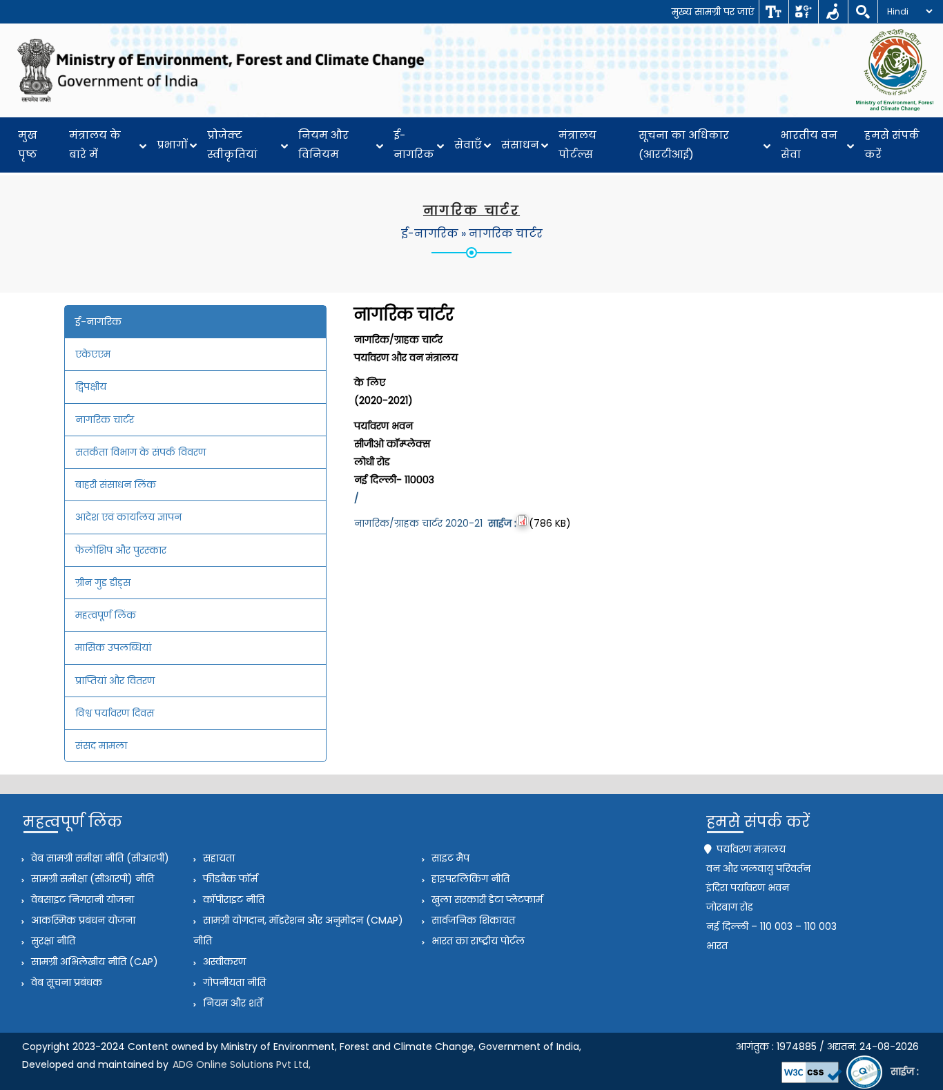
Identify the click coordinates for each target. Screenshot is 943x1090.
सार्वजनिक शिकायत (472, 920)
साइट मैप (449, 858)
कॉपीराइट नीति (232, 899)
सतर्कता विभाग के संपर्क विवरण (140, 452)
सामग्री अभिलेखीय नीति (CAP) (93, 962)
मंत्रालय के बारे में (95, 145)
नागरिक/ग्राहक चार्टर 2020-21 (435, 523)
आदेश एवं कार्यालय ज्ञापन (128, 517)
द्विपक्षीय (90, 386)
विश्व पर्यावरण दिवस (114, 713)
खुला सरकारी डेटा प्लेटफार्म (486, 899)
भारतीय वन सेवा (809, 145)
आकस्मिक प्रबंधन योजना (81, 920)
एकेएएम (92, 354)
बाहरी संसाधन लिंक (115, 485)
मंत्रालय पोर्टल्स (577, 145)
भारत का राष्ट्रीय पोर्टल (477, 941)
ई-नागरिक (413, 145)
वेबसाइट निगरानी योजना (81, 899)
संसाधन (520, 144)
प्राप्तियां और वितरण (115, 681)
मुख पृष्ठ (27, 145)
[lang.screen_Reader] (833, 11)
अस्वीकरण (223, 962)
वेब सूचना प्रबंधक (65, 982)
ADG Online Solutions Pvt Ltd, (242, 1064)
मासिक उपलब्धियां (113, 647)
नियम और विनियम (323, 145)
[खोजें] (862, 11)
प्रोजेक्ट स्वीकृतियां (232, 145)
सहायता (217, 858)
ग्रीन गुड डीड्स (102, 583)
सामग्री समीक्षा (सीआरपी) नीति (91, 879)
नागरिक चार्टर (506, 234)
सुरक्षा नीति (51, 941)
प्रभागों (172, 144)
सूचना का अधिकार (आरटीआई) (684, 145)
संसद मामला (101, 745)
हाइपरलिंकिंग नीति (469, 879)
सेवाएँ (468, 144)
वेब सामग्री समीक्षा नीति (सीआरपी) (98, 858)
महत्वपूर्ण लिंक (105, 615)
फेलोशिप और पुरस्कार (120, 550)
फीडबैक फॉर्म (228, 879)
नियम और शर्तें (231, 1003)
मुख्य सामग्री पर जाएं (713, 12)
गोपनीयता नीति (233, 982)
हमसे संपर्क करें (892, 145)
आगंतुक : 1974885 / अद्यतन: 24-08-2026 (827, 1046)
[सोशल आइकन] (803, 11)
